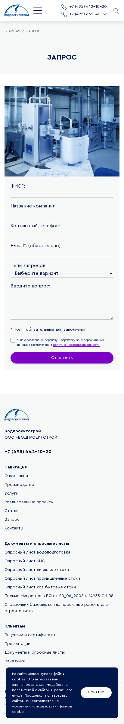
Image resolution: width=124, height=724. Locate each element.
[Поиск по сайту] (115, 10)
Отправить (62, 358)
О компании (16, 476)
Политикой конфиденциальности (76, 344)
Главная (12, 31)
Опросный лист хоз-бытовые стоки (40, 587)
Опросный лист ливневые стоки (37, 570)
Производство (19, 485)
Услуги (11, 493)
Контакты (14, 528)
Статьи (12, 511)
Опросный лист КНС (25, 561)
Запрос (12, 519)
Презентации (17, 644)
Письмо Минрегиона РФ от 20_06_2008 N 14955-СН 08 (59, 596)
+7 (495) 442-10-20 (28, 451)
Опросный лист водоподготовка (37, 552)
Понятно (96, 692)
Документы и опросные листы (35, 652)
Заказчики (15, 661)
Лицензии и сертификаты (30, 635)
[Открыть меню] (37, 10)
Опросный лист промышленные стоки (42, 578)
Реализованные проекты (29, 502)
